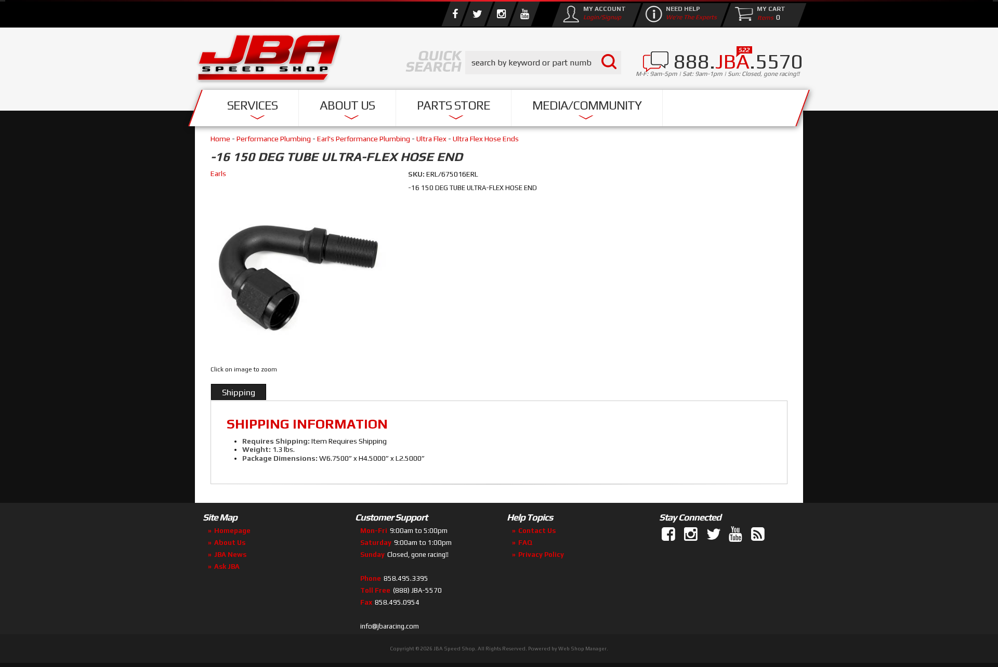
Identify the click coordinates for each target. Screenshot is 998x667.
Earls (218, 173)
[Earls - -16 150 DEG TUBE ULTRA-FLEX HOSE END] (300, 272)
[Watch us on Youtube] (524, 14)
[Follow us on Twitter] (477, 14)
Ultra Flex (431, 139)
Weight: (256, 449)
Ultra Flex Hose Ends (486, 139)
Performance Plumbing (274, 139)
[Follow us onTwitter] (714, 534)
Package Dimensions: (280, 458)
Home (220, 139)
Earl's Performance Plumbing (363, 139)
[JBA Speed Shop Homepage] (269, 60)
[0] (763, 17)
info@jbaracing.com (389, 626)
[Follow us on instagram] (501, 14)
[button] (543, 62)
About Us (347, 105)
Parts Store (453, 105)
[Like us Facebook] (454, 14)
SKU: (417, 174)
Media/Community (586, 105)
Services (252, 105)
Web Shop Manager (582, 648)
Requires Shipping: (276, 441)
